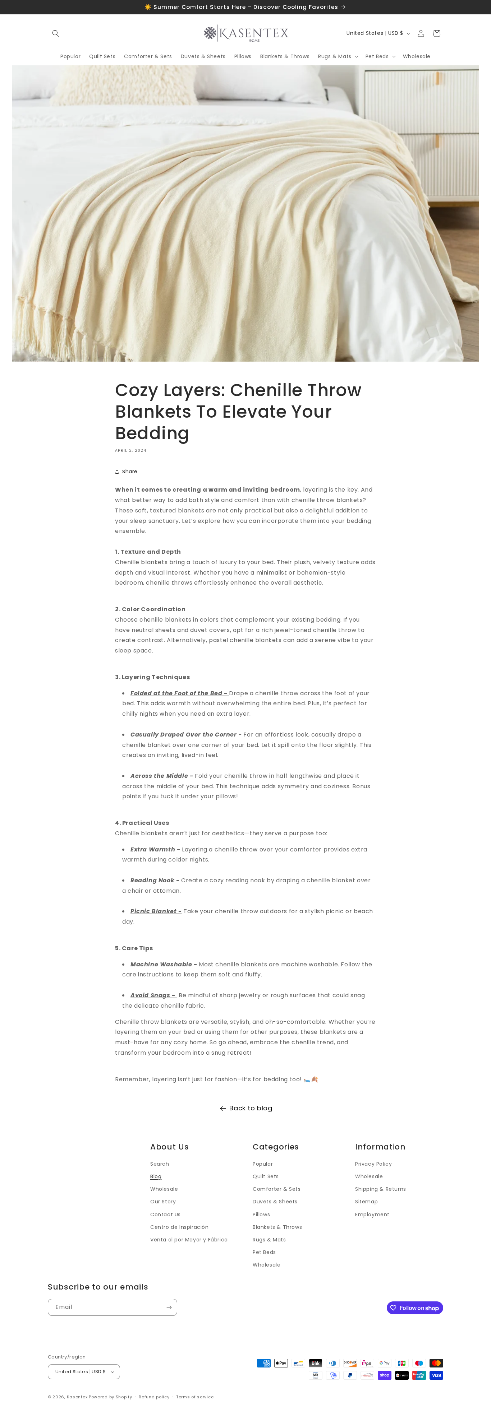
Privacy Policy (373, 1163)
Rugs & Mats (269, 1239)
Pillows (261, 1214)
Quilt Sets (266, 1176)
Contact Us (165, 1214)
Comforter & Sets (277, 1189)
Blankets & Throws (277, 1227)
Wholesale (164, 1189)
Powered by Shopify (110, 1397)
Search (159, 1163)
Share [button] (130, 471)
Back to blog (250, 1108)
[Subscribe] (169, 1307)
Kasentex (77, 1397)
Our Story (163, 1201)
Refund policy (154, 1397)
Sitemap (366, 1201)
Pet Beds (264, 1252)
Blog (155, 1176)
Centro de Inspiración (179, 1227)
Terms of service (195, 1397)
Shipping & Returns (380, 1189)
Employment (372, 1214)
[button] (56, 33)
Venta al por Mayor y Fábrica (189, 1239)
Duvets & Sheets (275, 1201)
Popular (263, 1163)
